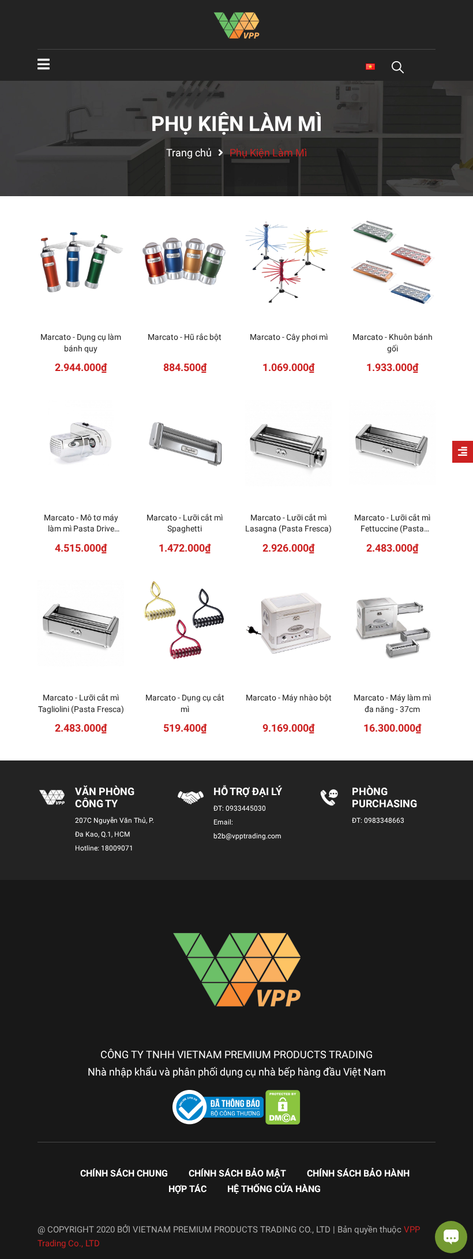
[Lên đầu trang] (20, 1204)
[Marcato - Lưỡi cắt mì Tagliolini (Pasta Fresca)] (80, 623)
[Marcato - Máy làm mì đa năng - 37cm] (392, 623)
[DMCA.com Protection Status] (283, 1106)
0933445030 (246, 808)
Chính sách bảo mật (237, 1173)
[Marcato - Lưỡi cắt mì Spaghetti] (184, 443)
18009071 (117, 848)
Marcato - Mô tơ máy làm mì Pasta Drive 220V (81, 529)
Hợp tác (187, 1188)
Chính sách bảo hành (358, 1173)
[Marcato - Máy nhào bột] (288, 623)
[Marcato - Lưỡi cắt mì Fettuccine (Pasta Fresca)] (392, 443)
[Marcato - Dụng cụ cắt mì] (184, 623)
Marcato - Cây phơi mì (289, 337)
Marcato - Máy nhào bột (289, 697)
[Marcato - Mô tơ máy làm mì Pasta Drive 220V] (80, 443)
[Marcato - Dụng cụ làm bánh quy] (80, 262)
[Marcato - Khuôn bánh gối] (392, 262)
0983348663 (384, 820)
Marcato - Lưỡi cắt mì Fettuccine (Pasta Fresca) (392, 529)
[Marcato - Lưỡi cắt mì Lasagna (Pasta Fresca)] (288, 443)
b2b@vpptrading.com (247, 836)
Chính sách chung (124, 1173)
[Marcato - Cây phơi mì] (288, 262)
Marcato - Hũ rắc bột (185, 337)
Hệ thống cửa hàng (274, 1188)
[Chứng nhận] (219, 1106)
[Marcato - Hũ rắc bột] (184, 262)
